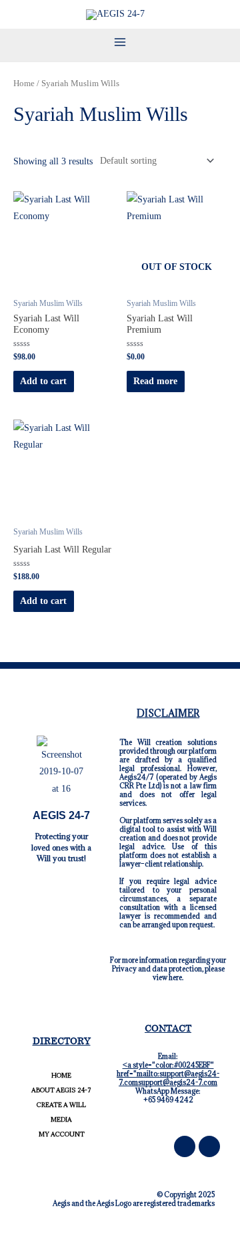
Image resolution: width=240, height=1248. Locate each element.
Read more (155, 381)
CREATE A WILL (61, 1104)
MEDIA (61, 1119)
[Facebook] (184, 1146)
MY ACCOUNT (62, 1134)
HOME (61, 1075)
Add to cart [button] (43, 381)
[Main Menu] (120, 42)
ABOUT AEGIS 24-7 (61, 1090)
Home (24, 83)
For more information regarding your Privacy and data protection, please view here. (168, 968)
